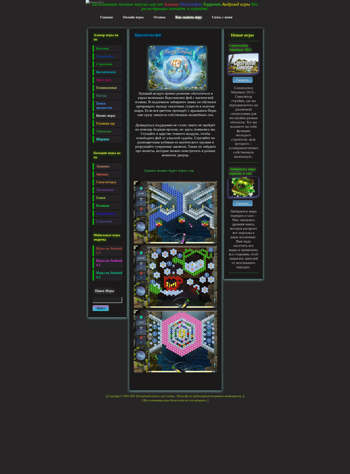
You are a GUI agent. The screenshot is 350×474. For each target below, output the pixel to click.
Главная (106, 17)
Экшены (102, 166)
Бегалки (102, 48)
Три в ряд (103, 80)
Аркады (102, 174)
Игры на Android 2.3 (109, 251)
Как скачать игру (188, 17)
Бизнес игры (105, 115)
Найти (101, 308)
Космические (106, 72)
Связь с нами (222, 17)
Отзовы (159, 17)
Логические (105, 190)
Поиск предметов (104, 106)
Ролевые (102, 205)
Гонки (100, 198)
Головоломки (106, 88)
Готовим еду (105, 123)
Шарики (102, 139)
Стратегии (104, 64)
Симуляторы (106, 182)
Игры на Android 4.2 (109, 275)
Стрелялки (104, 56)
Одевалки (103, 131)
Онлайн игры (133, 17)
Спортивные (105, 213)
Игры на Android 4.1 (109, 263)
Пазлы (101, 95)
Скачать (242, 80)
